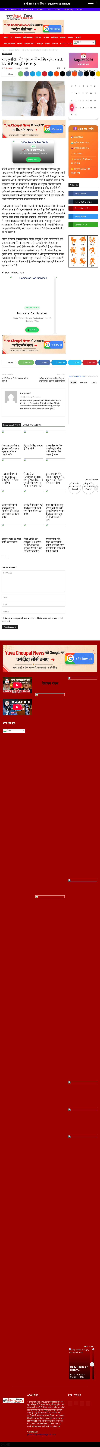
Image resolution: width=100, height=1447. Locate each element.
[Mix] (74, 73)
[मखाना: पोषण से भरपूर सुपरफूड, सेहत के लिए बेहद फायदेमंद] (11, 464)
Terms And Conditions (53, 9)
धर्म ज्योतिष (46, 37)
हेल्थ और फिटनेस (14, 50)
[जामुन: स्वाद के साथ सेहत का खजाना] (11, 530)
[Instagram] (27, 412)
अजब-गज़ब (55, 43)
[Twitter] (38, 73)
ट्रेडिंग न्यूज (38, 37)
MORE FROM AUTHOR (32, 425)
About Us (6, 9)
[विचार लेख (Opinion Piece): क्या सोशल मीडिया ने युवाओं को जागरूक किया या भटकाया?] (33, 464)
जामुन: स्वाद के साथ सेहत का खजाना (11, 540)
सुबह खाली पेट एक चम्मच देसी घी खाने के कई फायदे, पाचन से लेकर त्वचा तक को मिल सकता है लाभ (55, 512)
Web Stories (29, 43)
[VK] (80, 73)
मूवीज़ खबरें (63, 37)
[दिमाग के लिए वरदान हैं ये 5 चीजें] (33, 436)
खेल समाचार (18, 37)
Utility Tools (66, 43)
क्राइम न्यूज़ (40, 43)
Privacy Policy (68, 9)
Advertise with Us (27, 9)
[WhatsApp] (20, 73)
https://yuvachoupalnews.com (30, 397)
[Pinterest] (44, 73)
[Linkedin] (50, 73)
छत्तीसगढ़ (6, 37)
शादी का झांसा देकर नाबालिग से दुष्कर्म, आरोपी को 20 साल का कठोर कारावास (52, 379)
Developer (79, 9)
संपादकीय (47, 43)
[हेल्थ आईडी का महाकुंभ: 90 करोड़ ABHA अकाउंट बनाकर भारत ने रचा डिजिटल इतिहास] (33, 530)
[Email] (62, 73)
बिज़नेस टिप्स (54, 37)
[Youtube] (45, 412)
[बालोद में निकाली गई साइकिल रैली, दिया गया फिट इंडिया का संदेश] (33, 496)
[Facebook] (26, 73)
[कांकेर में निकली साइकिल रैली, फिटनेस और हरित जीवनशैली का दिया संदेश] (11, 496)
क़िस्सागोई (78, 37)
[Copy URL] (92, 73)
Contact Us (15, 9)
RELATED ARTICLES (11, 425)
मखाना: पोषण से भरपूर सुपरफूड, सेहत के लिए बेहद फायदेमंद (10, 478)
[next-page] (7, 556)
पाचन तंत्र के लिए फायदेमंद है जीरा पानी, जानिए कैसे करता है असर (54, 450)
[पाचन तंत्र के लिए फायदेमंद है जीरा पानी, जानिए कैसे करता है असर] (55, 436)
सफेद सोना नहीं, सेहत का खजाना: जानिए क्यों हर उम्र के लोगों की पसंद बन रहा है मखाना (55, 545)
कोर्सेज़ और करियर (28, 37)
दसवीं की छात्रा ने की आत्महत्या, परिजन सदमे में (15, 379)
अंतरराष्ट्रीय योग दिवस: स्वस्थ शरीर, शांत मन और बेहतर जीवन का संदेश (55, 478)
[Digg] (86, 73)
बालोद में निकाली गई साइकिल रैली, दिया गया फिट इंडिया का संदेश (33, 509)
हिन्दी (79, 42)
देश (11, 37)
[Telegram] (32, 73)
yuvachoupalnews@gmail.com (41, 1434)
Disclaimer (39, 9)
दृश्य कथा (19, 43)
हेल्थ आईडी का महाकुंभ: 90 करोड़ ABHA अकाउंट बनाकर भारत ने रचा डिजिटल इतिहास (33, 545)
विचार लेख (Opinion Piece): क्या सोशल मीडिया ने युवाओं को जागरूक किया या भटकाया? (33, 479)
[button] (94, 37)
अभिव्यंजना (70, 37)
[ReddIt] (56, 73)
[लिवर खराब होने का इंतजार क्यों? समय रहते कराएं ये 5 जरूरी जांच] (11, 436)
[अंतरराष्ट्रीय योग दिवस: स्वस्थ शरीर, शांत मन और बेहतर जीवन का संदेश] (55, 464)
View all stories (92, 479)
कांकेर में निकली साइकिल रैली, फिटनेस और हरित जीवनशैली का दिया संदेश (10, 511)
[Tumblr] (68, 73)
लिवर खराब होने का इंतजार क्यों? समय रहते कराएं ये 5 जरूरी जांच (11, 450)
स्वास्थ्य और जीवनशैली (9, 43)
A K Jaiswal (8, 68)
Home (4, 50)
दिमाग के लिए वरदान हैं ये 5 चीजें (33, 447)
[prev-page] (3, 556)
